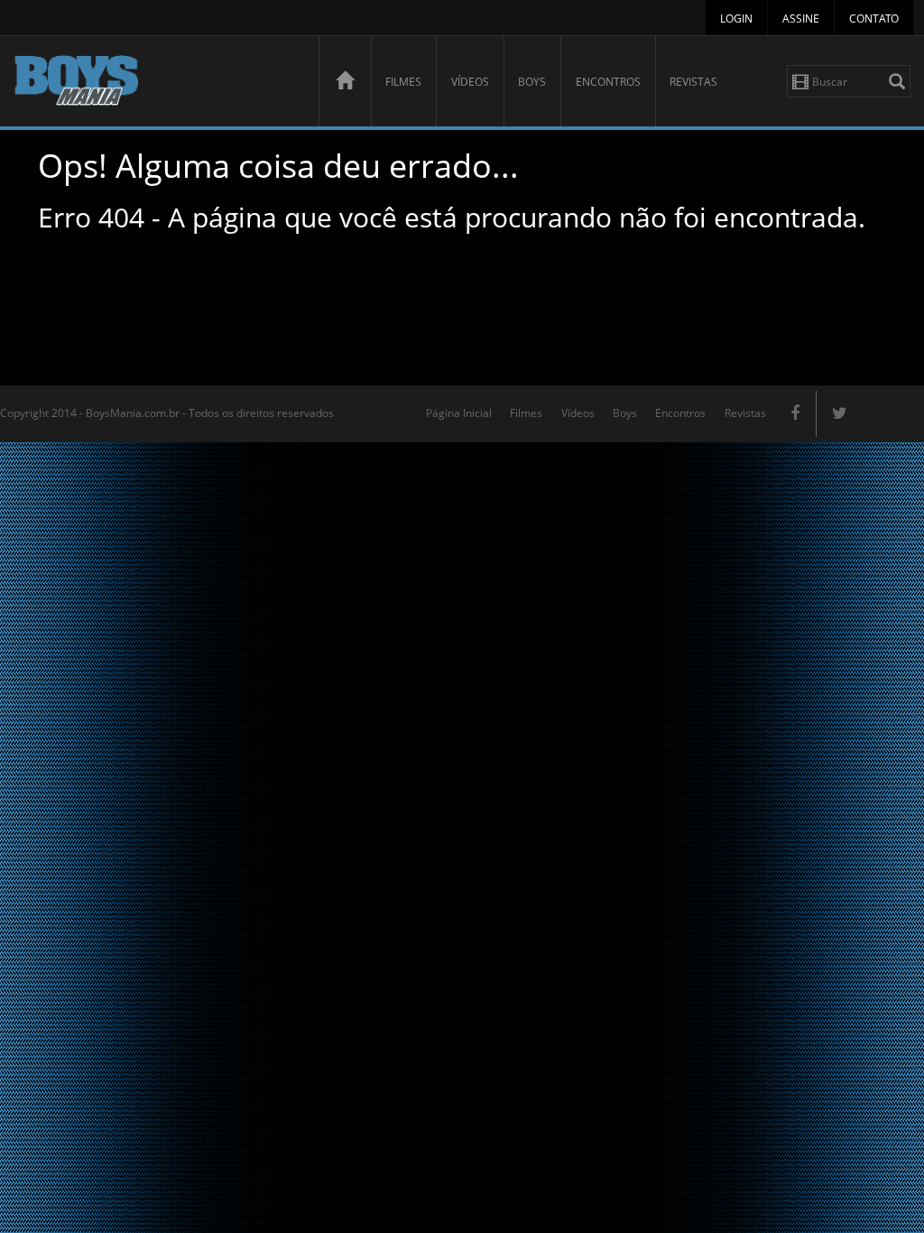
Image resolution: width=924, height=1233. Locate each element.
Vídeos (470, 81)
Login (736, 18)
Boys (532, 81)
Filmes (403, 81)
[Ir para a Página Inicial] (345, 81)
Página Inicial (459, 413)
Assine (800, 18)
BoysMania (156, 83)
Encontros (608, 81)
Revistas (693, 81)
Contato (874, 18)
